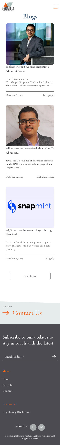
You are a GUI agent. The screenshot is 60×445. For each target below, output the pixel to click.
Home (6, 379)
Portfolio (7, 385)
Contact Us (27, 313)
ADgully (50, 258)
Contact (7, 391)
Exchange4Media (45, 176)
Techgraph (48, 95)
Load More (30, 276)
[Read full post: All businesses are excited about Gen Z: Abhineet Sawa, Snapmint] (30, 125)
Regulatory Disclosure (16, 412)
